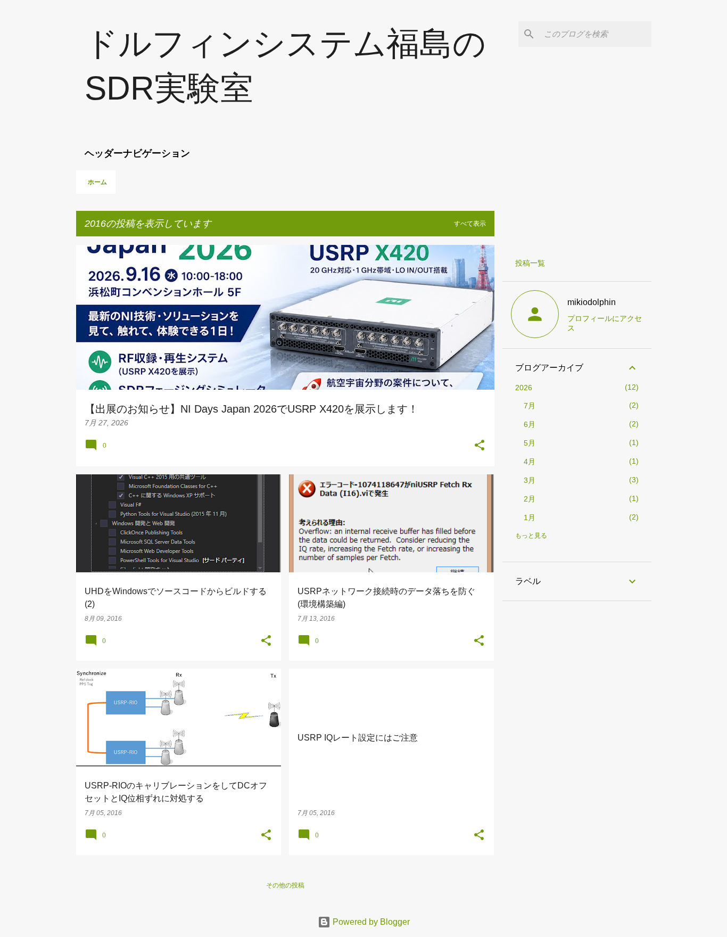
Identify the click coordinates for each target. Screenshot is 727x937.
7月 (529, 405)
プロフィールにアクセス (604, 323)
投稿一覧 (530, 263)
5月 (529, 443)
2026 (523, 387)
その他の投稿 (285, 885)
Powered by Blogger (370, 921)
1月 (529, 517)
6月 (529, 424)
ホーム (97, 182)
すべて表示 (470, 223)
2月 (529, 499)
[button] (479, 446)
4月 (529, 461)
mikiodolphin (591, 302)
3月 (529, 480)
